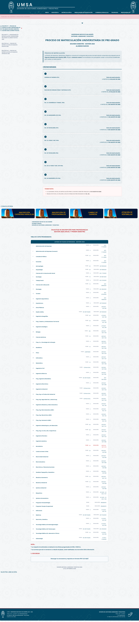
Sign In (135, 2)
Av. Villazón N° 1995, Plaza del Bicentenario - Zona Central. (18, 615)
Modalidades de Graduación (83, 12)
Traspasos (114, 12)
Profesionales (125, 12)
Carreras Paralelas (101, 12)
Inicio (47, 12)
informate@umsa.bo (23, 613)
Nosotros (55, 12)
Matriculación (67, 12)
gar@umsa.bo (122, 615)
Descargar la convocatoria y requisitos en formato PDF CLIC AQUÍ (69, 558)
